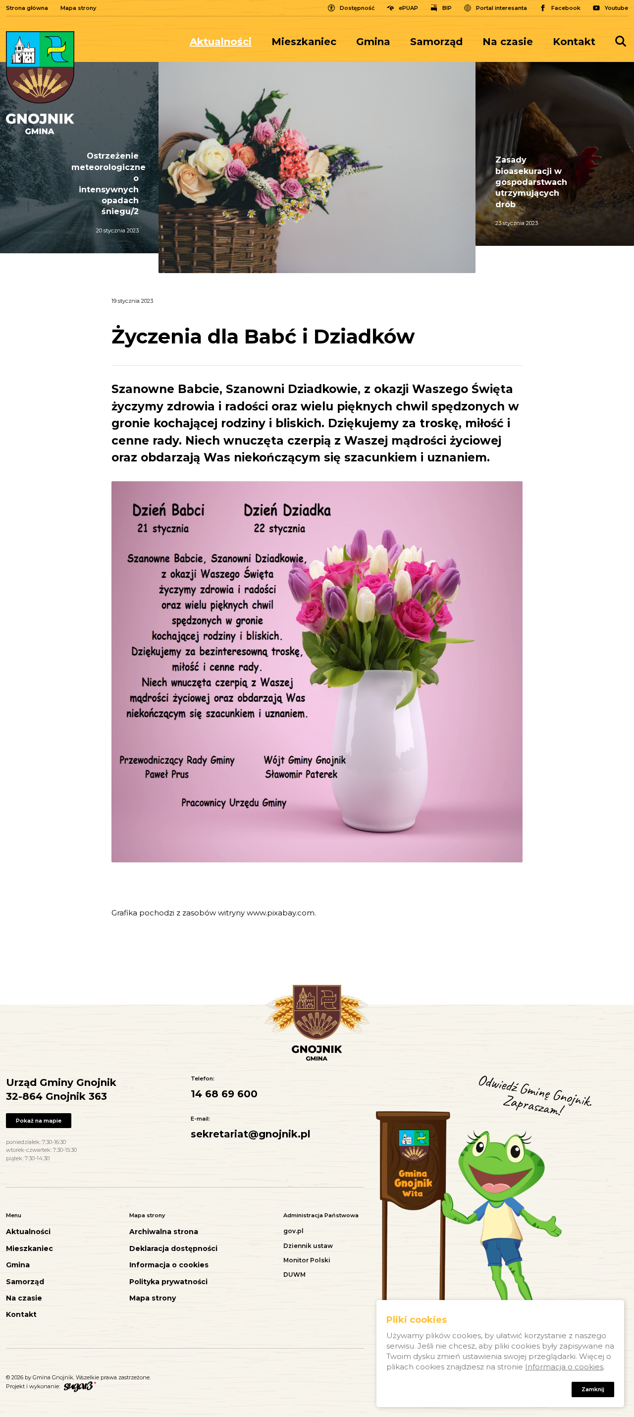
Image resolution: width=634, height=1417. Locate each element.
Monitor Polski (306, 1260)
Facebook (566, 7)
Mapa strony (78, 7)
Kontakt (574, 42)
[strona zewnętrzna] (78, 1386)
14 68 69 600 (224, 1094)
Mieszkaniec (303, 42)
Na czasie (507, 42)
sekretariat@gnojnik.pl (251, 1134)
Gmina (373, 42)
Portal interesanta (501, 7)
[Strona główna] (40, 82)
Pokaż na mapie (38, 1120)
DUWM (294, 1274)
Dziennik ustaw (308, 1246)
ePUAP (408, 7)
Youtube (616, 7)
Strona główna (27, 7)
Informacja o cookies (169, 1265)
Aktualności (221, 42)
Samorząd (436, 42)
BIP (447, 7)
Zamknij (592, 1389)
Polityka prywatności (168, 1282)
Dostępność (357, 7)
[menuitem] (226, 41)
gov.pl (293, 1231)
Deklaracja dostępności (173, 1248)
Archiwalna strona (163, 1232)
